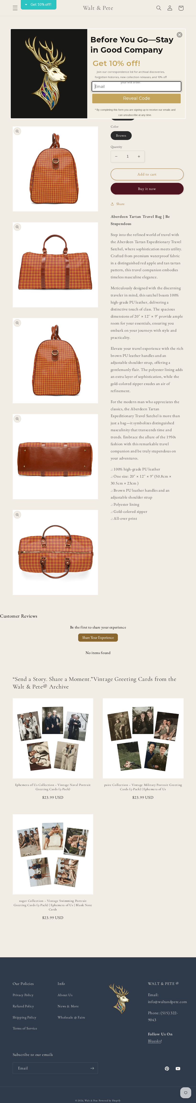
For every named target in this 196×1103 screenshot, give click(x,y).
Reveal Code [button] (136, 98)
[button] (179, 35)
